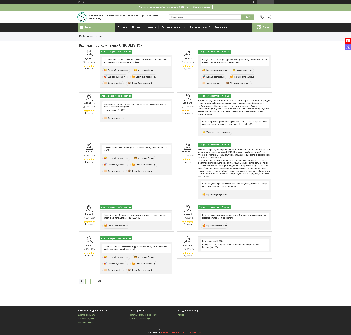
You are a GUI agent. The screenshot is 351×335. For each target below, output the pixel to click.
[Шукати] (247, 17)
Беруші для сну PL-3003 (114, 110)
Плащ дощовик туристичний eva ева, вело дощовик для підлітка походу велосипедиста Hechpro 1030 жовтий (234, 185)
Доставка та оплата (172, 27)
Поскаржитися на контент (170, 332)
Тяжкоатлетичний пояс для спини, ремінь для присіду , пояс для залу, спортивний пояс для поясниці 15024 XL (135, 216)
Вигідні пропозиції (200, 27)
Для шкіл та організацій (139, 319)
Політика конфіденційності (192, 332)
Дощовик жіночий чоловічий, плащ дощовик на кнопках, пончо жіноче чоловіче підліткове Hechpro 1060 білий (136, 61)
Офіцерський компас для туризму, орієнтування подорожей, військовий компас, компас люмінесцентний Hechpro (234, 61)
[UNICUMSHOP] (82, 17)
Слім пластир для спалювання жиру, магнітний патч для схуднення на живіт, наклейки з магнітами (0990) (135, 247)
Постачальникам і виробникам (143, 315)
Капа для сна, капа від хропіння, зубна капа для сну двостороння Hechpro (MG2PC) (231, 245)
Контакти (151, 27)
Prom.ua (189, 330)
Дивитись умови (201, 7)
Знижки (181, 315)
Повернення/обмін (86, 319)
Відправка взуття (86, 322)
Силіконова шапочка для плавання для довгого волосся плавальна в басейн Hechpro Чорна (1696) (135, 105)
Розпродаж (221, 27)
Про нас (136, 27)
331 (99, 281)
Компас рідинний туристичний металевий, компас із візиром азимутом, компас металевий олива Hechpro (234, 216)
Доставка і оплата (86, 315)
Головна (122, 27)
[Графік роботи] (269, 17)
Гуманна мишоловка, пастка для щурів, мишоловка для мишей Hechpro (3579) (136, 148)
